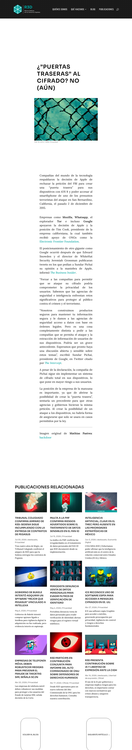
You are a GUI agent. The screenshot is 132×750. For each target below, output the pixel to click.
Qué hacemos (77, 9)
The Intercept (53, 363)
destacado (32, 540)
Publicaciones (106, 9)
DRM (47, 142)
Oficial (65, 683)
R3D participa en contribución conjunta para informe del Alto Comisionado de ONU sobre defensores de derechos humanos (64, 667)
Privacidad (54, 142)
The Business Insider (63, 272)
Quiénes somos (59, 9)
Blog (92, 9)
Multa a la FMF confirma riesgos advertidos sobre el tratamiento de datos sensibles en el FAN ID (65, 524)
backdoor (45, 437)
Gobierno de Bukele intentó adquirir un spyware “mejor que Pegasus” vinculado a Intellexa (30, 599)
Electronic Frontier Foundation (59, 241)
